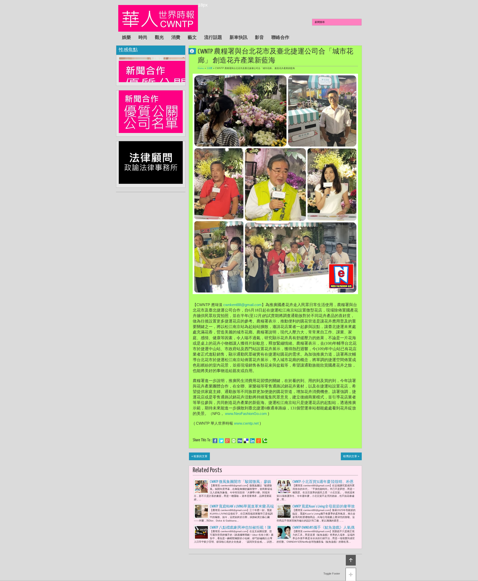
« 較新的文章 (199, 456)
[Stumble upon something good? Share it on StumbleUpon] (233, 440)
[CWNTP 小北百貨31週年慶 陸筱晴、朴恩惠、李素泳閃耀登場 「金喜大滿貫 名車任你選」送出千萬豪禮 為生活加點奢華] (284, 486)
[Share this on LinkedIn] (252, 440)
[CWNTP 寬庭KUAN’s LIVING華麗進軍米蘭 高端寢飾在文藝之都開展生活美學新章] (201, 511)
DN (194, 51)
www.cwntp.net (246, 423)
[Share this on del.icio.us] (246, 440)
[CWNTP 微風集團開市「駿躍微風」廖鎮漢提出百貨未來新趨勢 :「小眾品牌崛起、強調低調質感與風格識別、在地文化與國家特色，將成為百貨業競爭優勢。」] (201, 486)
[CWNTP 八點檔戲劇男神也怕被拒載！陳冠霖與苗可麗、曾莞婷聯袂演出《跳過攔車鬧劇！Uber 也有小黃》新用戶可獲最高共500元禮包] (201, 532)
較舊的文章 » (351, 456)
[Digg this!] (240, 440)
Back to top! (351, 560)
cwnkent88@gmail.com (242, 305)
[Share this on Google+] (227, 440)
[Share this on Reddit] (258, 440)
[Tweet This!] (221, 440)
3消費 (209, 68)
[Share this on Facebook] (215, 440)
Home (201, 68)
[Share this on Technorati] (264, 440)
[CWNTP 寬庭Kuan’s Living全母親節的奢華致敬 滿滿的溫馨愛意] (284, 511)
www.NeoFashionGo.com (246, 414)
